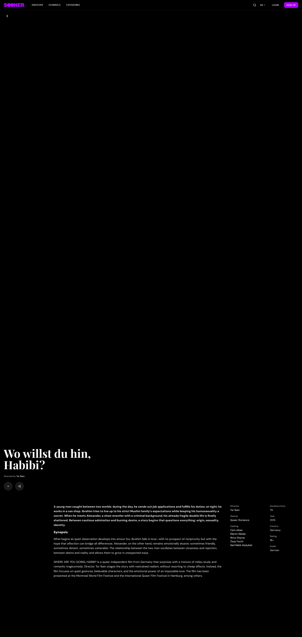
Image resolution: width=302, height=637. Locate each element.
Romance (243, 520)
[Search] (254, 5)
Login (275, 5)
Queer (233, 520)
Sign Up (291, 5)
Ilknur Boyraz (237, 537)
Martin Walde (238, 534)
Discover (37, 4)
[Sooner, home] (14, 5)
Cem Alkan (236, 530)
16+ (272, 540)
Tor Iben (20, 476)
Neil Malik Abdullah (241, 545)
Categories (73, 4)
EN (261, 5)
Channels (55, 4)
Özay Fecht (236, 541)
